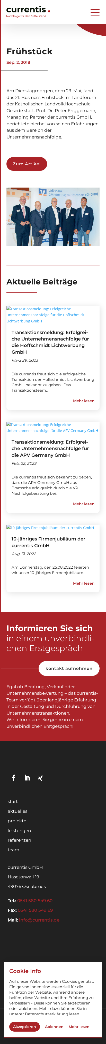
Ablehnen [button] (54, 1026)
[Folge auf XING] (40, 778)
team (13, 849)
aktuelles (17, 811)
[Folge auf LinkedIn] (27, 778)
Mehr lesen (79, 1026)
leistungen (19, 830)
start (13, 801)
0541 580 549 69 (35, 910)
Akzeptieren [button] (24, 1026)
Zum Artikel (27, 163)
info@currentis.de (39, 920)
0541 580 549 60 (34, 900)
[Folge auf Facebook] (13, 778)
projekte (17, 820)
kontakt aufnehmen (69, 668)
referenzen (19, 840)
